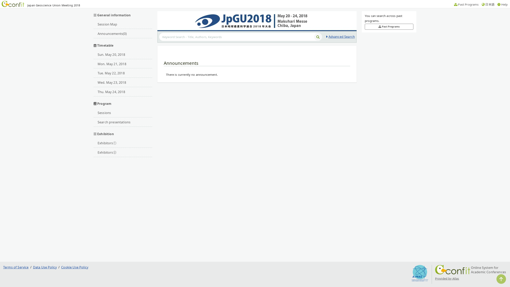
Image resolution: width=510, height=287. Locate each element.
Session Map (107, 24)
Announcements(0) (112, 33)
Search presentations (114, 122)
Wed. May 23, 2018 (112, 82)
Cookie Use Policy (74, 267)
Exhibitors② (107, 152)
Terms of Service (16, 267)
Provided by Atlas (447, 278)
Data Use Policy (45, 267)
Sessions (104, 113)
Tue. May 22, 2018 (111, 73)
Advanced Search (342, 36)
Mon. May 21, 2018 (112, 64)
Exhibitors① (107, 143)
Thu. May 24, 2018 (111, 92)
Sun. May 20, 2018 (111, 54)
